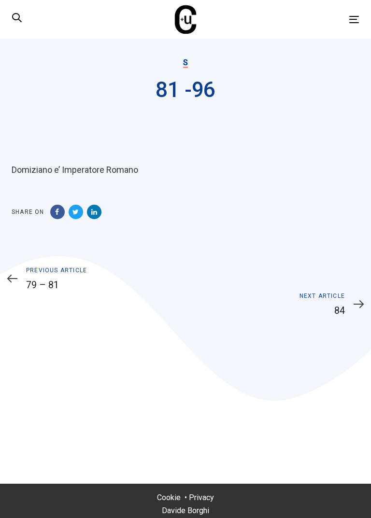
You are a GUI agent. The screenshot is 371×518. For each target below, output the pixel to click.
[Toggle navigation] (301, 19)
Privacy (201, 497)
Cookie (169, 497)
